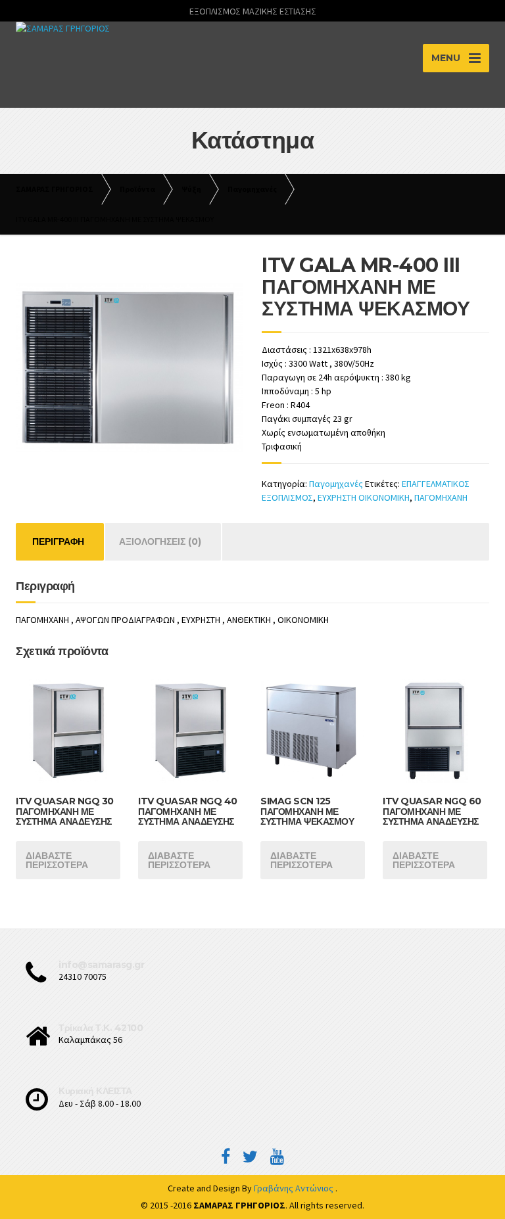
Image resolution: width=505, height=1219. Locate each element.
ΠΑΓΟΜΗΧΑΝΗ (441, 497)
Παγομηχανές (336, 484)
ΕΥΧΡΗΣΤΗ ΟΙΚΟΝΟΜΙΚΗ (364, 497)
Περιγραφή (58, 541)
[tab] (58, 542)
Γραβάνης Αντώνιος (294, 1188)
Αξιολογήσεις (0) (160, 541)
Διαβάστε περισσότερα (57, 860)
